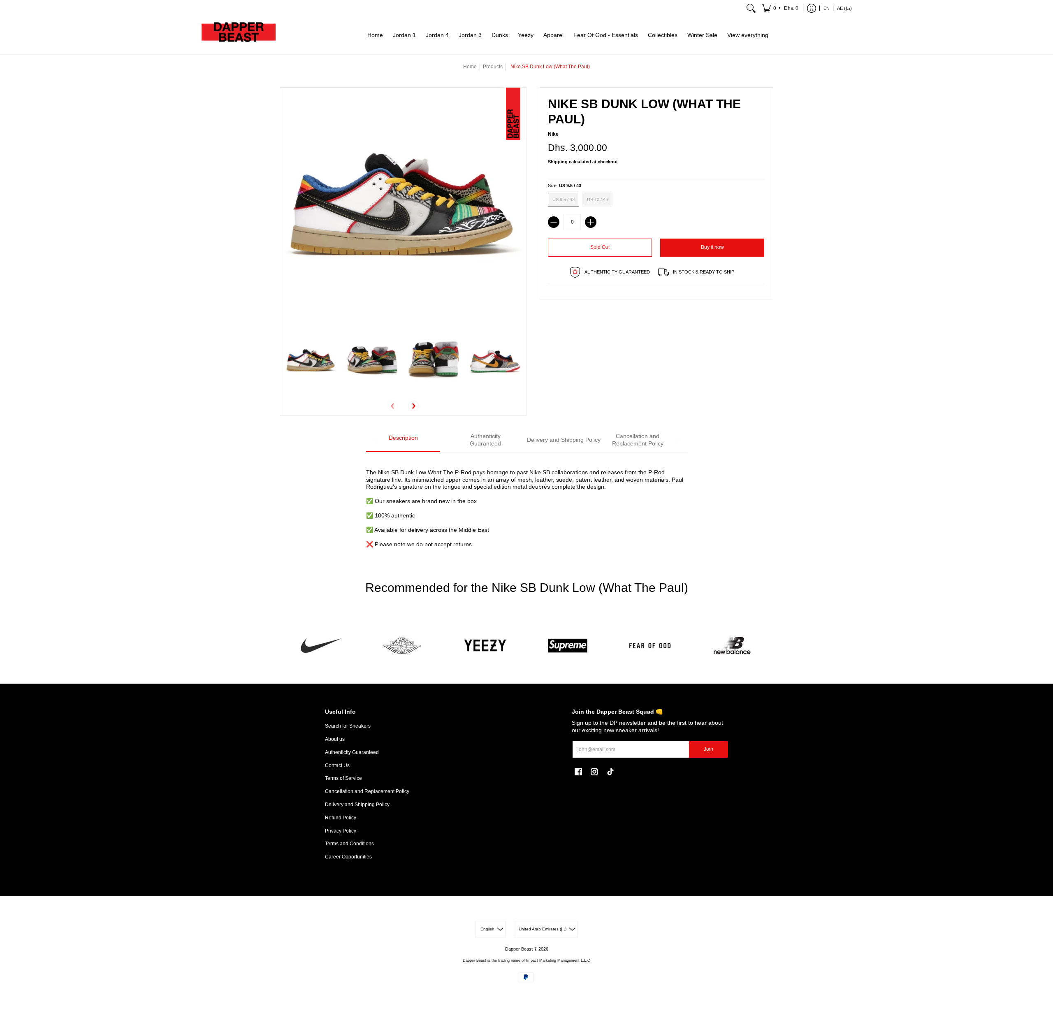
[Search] (751, 8)
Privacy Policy (340, 831)
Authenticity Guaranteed (352, 752)
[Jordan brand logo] (403, 645)
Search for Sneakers (348, 726)
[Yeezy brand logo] (485, 645)
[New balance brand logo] (732, 645)
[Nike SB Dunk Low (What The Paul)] (311, 361)
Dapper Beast (519, 948)
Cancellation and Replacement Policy (367, 791)
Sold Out (600, 247)
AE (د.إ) (844, 8)
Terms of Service (343, 778)
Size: (564, 185)
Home (470, 67)
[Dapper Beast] (239, 35)
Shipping (558, 161)
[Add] (590, 222)
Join (708, 749)
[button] (780, 8)
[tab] (403, 440)
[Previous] (392, 406)
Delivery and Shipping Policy (357, 804)
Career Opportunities (348, 857)
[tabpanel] (526, 503)
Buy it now (712, 247)
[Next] (413, 406)
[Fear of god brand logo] (650, 645)
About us (335, 739)
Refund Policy (340, 818)
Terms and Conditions (349, 844)
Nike (553, 134)
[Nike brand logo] (321, 645)
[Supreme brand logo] (568, 645)
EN (826, 8)
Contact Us (337, 765)
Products (493, 67)
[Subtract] (553, 222)
